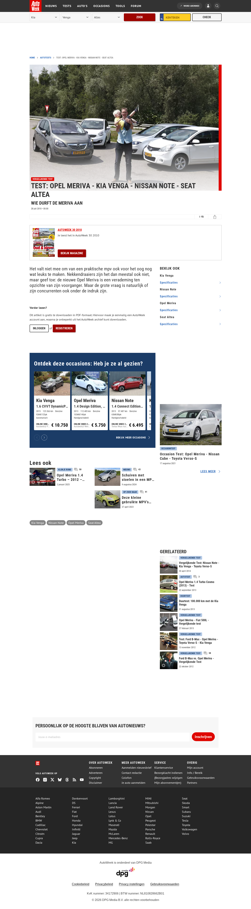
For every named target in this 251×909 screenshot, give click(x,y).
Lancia (113, 803)
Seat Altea (94, 523)
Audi (38, 811)
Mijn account (195, 767)
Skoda (186, 803)
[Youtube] (83, 780)
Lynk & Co (115, 820)
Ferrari (76, 807)
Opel (148, 816)
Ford (75, 816)
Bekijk (72, 253)
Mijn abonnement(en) (167, 782)
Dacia (38, 842)
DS (74, 803)
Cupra (39, 838)
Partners (192, 782)
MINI (148, 798)
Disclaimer (95, 782)
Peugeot (150, 820)
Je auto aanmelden (133, 782)
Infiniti (76, 829)
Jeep (75, 838)
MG (111, 842)
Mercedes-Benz (118, 838)
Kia (74, 842)
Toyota (186, 825)
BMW (38, 820)
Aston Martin (43, 807)
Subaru (186, 811)
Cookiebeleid (80, 884)
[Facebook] (39, 780)
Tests (67, 6)
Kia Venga (37, 523)
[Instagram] (46, 780)
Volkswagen (189, 829)
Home (32, 58)
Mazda (113, 829)
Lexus (112, 811)
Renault (150, 834)
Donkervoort (80, 798)
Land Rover (116, 807)
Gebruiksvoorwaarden (201, 778)
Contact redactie (132, 773)
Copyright (95, 778)
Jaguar (76, 834)
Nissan (149, 811)
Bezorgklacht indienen (168, 773)
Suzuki (186, 816)
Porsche (150, 829)
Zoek (139, 17)
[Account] (209, 6)
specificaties (169, 282)
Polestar (150, 825)
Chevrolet (41, 829)
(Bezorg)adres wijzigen (168, 778)
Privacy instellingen (131, 884)
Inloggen (39, 328)
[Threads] (68, 780)
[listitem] (52, 400)
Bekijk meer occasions (131, 437)
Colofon (127, 778)
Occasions (101, 6)
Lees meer (208, 471)
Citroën (39, 834)
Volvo (185, 834)
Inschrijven (203, 736)
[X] (54, 780)
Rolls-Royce (152, 838)
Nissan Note (56, 523)
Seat (184, 798)
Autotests (45, 58)
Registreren (64, 328)
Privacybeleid (104, 884)
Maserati (114, 825)
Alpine (39, 803)
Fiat (74, 811)
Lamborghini (117, 798)
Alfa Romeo (42, 798)
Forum (136, 6)
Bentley (40, 816)
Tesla (185, 820)
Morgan (150, 807)
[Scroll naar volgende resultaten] (44, 437)
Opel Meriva (76, 523)
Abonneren (96, 767)
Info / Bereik (194, 773)
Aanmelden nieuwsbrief (136, 767)
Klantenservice (163, 767)
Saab (148, 842)
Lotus (112, 816)
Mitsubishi (151, 803)
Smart (185, 807)
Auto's (82, 6)
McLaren (114, 834)
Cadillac (40, 825)
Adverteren (96, 773)
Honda (76, 820)
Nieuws (51, 6)
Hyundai (77, 825)
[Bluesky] (61, 780)
